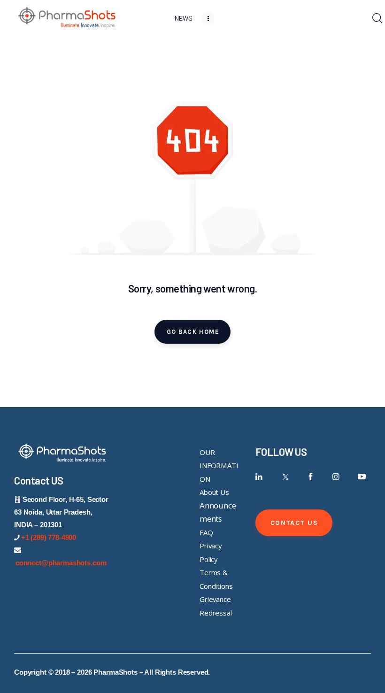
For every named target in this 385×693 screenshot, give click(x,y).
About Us (214, 492)
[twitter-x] (285, 477)
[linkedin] (259, 477)
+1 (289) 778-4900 (48, 537)
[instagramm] (336, 477)
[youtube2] (362, 477)
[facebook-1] (311, 477)
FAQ (206, 532)
